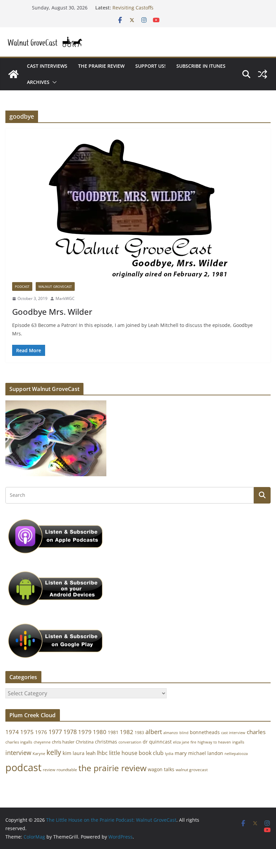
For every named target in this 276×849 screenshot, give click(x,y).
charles (256, 732)
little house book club (136, 753)
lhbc (102, 753)
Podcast (22, 286)
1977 (55, 732)
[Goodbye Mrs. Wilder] (138, 208)
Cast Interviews (47, 66)
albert (153, 732)
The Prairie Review (101, 66)
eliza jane (181, 742)
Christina (85, 742)
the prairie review (112, 768)
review (49, 769)
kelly (53, 752)
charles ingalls (18, 742)
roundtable (67, 769)
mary (181, 753)
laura (78, 753)
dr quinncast (157, 741)
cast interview (233, 732)
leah (91, 753)
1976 (41, 732)
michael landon (205, 753)
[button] (53, 82)
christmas (106, 741)
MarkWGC (65, 298)
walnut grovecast (192, 769)
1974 (12, 732)
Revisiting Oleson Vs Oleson (143, 4)
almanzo (170, 732)
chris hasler (63, 742)
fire (193, 742)
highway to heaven (214, 742)
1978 (70, 732)
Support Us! (150, 66)
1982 (126, 732)
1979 (85, 732)
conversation (129, 742)
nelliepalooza (236, 753)
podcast (23, 767)
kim (67, 753)
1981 (113, 732)
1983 (139, 732)
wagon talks (161, 769)
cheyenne (42, 742)
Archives (38, 82)
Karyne (39, 753)
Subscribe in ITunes (201, 66)
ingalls (238, 742)
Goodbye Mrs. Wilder (52, 311)
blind (183, 732)
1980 (99, 732)
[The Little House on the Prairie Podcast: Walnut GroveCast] (13, 74)
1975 (27, 732)
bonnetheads (205, 732)
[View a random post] (262, 74)
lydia (169, 753)
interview (18, 753)
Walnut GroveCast (55, 286)
